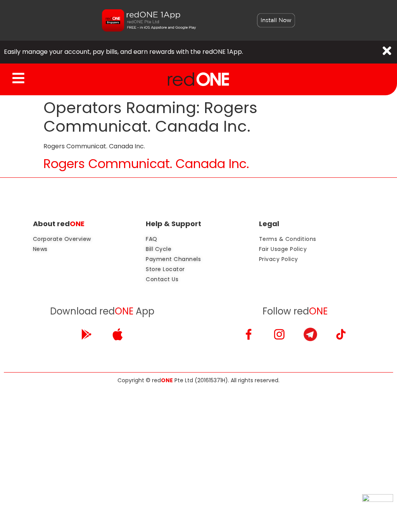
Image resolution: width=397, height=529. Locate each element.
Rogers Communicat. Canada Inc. (146, 163)
